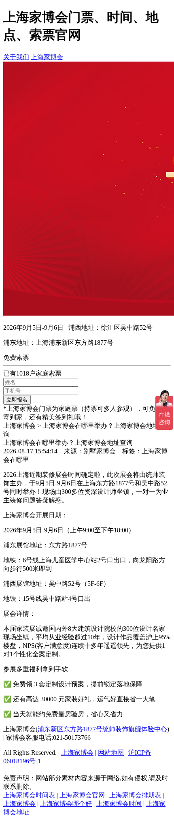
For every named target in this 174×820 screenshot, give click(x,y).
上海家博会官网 (82, 795)
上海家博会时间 (119, 803)
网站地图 (111, 752)
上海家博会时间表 (29, 795)
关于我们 (16, 56)
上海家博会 (47, 56)
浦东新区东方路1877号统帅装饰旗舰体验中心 (102, 729)
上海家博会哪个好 (66, 803)
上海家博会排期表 (135, 795)
